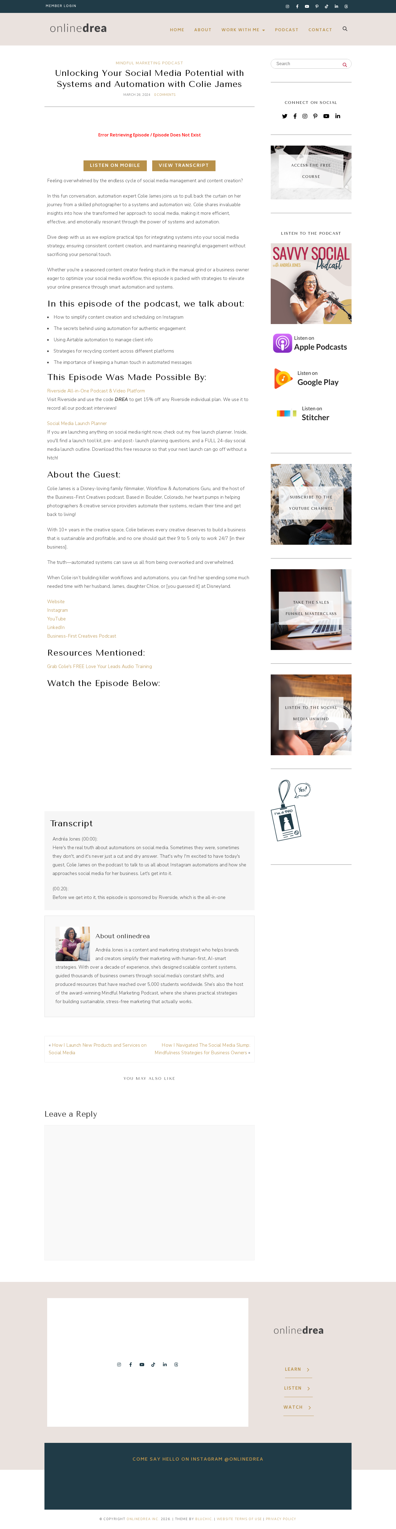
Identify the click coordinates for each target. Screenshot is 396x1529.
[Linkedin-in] (336, 6)
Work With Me (240, 30)
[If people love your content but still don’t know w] (258, 1485)
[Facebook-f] (297, 6)
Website (56, 602)
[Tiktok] (327, 6)
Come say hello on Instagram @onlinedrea (198, 1459)
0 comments (165, 95)
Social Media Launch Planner (77, 423)
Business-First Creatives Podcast (81, 636)
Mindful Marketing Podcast (149, 63)
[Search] (345, 65)
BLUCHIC (203, 1519)
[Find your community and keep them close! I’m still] (198, 1485)
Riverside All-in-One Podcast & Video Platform (96, 391)
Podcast (287, 30)
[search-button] (345, 28)
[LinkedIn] (337, 116)
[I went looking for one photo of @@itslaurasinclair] (77, 1485)
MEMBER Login (61, 6)
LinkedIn (56, 627)
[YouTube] (326, 116)
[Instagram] (287, 6)
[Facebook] (295, 116)
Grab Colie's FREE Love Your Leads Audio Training (99, 666)
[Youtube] (307, 6)
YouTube (56, 619)
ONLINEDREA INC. (143, 1519)
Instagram (57, 610)
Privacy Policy (281, 1519)
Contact (320, 30)
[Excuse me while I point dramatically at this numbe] (318, 1485)
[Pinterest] (315, 116)
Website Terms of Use (239, 1519)
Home (177, 30)
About (203, 30)
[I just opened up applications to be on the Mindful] (137, 1485)
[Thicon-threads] (346, 6)
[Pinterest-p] (317, 6)
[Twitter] (284, 116)
